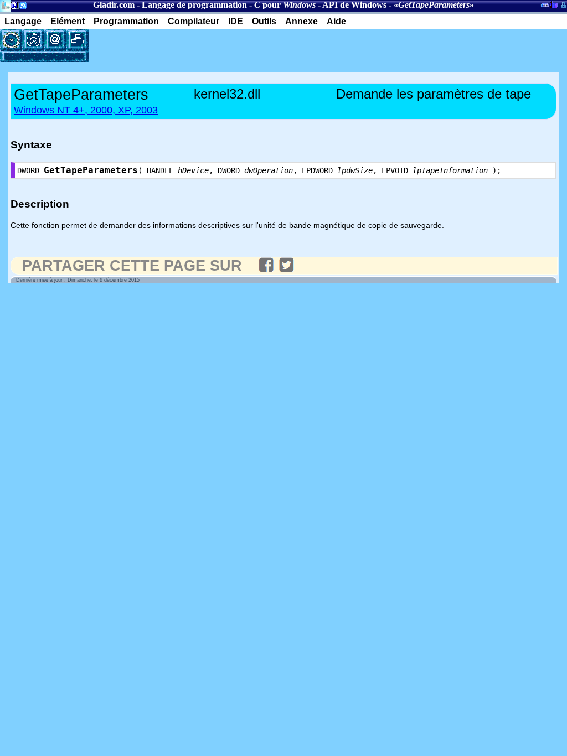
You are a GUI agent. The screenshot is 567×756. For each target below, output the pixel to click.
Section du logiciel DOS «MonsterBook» (544, 7)
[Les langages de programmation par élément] (11, 40)
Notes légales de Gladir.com (12, 7)
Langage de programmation (194, 4)
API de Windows (354, 4)
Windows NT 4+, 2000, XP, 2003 (86, 110)
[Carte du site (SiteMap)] (77, 40)
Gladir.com (114, 4)
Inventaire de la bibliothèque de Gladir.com (553, 4)
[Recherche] (33, 40)
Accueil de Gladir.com (5, 4)
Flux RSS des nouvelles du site (21, 7)
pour (285, 4)
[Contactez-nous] (55, 40)
